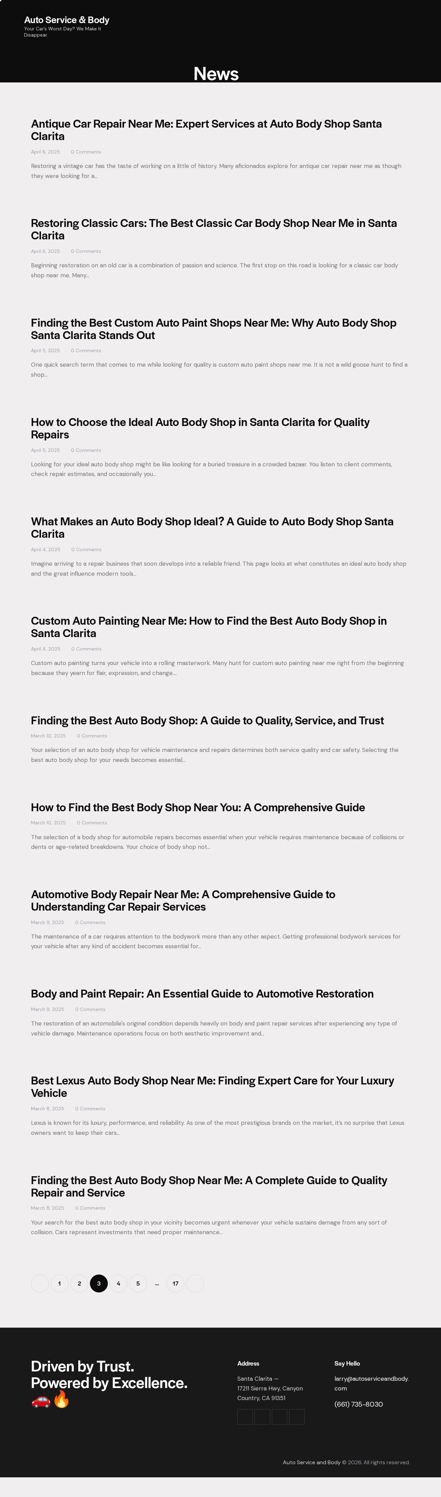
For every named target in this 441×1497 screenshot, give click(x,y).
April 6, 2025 (45, 152)
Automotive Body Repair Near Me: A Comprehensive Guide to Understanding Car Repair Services (183, 899)
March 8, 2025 (47, 1109)
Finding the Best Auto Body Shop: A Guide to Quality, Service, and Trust (207, 720)
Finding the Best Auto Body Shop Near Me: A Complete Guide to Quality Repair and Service (209, 1185)
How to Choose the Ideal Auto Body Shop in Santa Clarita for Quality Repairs (200, 427)
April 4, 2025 (45, 549)
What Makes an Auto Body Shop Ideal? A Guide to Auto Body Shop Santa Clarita (212, 527)
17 (178, 1281)
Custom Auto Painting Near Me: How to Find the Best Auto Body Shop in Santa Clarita (209, 626)
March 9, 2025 (47, 922)
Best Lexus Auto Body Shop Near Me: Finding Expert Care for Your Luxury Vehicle (212, 1086)
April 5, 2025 (45, 350)
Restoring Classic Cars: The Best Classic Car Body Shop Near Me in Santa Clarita (214, 228)
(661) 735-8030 (359, 1404)
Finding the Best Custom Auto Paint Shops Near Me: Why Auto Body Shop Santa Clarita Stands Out (214, 328)
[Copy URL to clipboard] (297, 1417)
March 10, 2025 (48, 736)
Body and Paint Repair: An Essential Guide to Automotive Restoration (202, 993)
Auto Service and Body (312, 1462)
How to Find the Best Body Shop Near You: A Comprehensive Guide (198, 807)
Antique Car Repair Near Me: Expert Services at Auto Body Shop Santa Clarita (206, 129)
